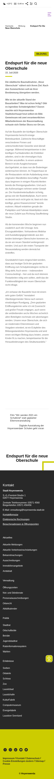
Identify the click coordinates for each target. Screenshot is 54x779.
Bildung (21, 26)
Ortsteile (7, 673)
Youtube (21, 750)
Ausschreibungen (11, 560)
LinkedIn (15, 750)
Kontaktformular (10, 514)
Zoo (5, 684)
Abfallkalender (10, 608)
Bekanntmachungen (13, 555)
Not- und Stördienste (13, 593)
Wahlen (6, 651)
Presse (6, 764)
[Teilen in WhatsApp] (46, 74)
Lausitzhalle (9, 694)
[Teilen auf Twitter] (40, 74)
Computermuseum (12, 705)
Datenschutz (33, 758)
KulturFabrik (9, 700)
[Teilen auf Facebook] (35, 74)
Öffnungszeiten (10, 587)
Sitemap (39, 761)
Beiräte (6, 636)
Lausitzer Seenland (12, 715)
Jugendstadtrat (10, 641)
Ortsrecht (7, 603)
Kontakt (20, 758)
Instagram (10, 750)
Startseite (9, 26)
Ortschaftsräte (9, 630)
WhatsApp (26, 750)
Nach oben (27, 449)
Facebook (5, 750)
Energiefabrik (9, 710)
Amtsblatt (7, 571)
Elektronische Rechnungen (16, 519)
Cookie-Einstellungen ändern (18, 761)
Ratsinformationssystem (14, 646)
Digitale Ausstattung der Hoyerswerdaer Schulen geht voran (25, 427)
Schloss (7, 678)
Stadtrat (6, 625)
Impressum (9, 758)
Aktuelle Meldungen (12, 544)
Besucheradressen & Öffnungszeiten (21, 524)
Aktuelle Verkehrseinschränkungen (20, 550)
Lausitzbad (8, 689)
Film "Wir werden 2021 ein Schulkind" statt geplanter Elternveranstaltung (23, 418)
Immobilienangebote (13, 566)
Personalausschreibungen (16, 598)
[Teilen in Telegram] (51, 73)
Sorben (6, 668)
